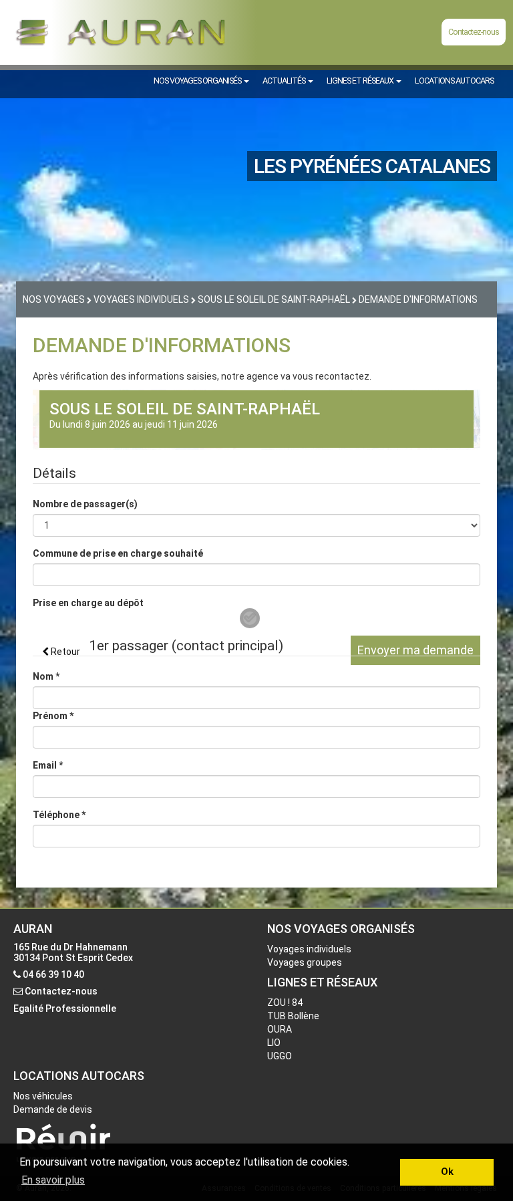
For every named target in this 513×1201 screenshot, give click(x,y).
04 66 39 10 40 (53, 974)
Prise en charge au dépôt (88, 602)
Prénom (53, 715)
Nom (46, 676)
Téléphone (59, 814)
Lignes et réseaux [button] (361, 81)
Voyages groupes (304, 962)
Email (48, 765)
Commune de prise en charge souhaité (118, 553)
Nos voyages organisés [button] (198, 81)
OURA (279, 1029)
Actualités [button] (285, 81)
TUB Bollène (293, 1016)
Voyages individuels (309, 949)
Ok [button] (447, 1172)
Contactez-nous (473, 32)
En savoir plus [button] (53, 1180)
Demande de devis (52, 1109)
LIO (274, 1042)
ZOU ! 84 (285, 1002)
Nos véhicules (43, 1096)
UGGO (279, 1056)
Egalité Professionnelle (64, 1008)
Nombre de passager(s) (85, 504)
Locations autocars (454, 81)
